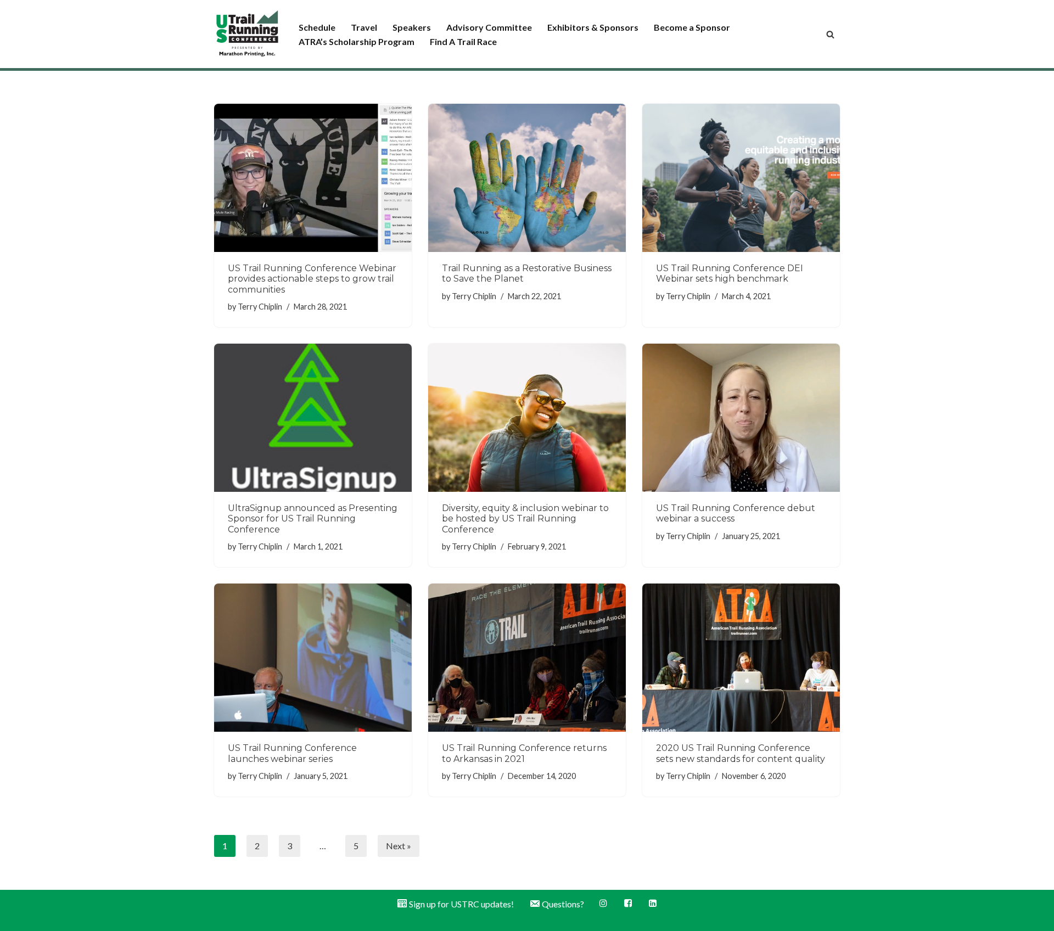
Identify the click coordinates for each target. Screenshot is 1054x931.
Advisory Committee (489, 27)
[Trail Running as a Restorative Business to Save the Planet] (527, 178)
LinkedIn (653, 903)
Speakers (412, 27)
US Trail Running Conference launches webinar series (292, 753)
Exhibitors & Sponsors (592, 27)
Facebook (628, 903)
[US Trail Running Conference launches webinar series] (313, 658)
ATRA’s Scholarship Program (356, 41)
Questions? (563, 904)
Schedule (317, 27)
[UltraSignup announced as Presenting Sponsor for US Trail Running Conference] (313, 418)
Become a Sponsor (692, 27)
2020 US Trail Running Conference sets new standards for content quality (740, 753)
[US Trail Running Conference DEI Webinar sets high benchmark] (741, 178)
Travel (364, 27)
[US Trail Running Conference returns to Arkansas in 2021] (527, 658)
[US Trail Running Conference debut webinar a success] (741, 418)
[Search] (830, 34)
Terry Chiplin (260, 306)
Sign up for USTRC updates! (461, 904)
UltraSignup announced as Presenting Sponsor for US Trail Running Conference (312, 518)
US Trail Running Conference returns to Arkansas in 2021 (524, 753)
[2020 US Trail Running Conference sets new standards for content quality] (741, 658)
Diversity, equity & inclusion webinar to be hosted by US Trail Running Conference (525, 518)
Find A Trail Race (463, 41)
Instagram (604, 903)
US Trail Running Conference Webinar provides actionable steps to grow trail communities (312, 278)
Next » (398, 845)
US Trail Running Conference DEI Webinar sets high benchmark (729, 273)
